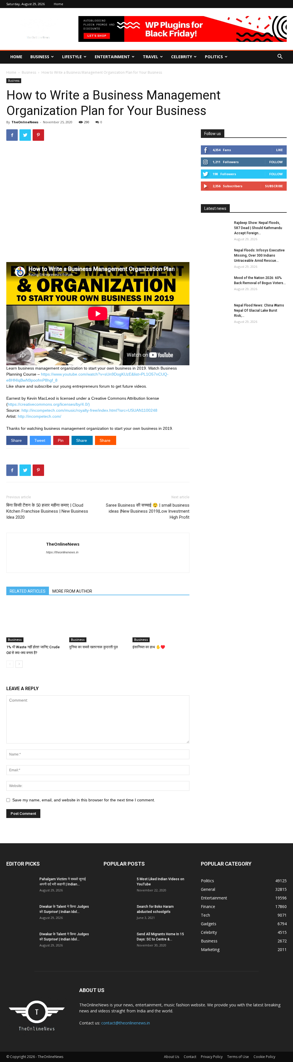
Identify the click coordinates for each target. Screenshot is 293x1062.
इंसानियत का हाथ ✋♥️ (148, 647)
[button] (280, 57)
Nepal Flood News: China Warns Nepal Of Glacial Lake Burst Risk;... (259, 310)
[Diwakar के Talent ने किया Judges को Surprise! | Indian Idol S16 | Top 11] (20, 914)
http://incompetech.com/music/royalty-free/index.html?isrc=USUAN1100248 (89, 410)
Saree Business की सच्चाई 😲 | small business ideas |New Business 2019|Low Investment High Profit (147, 511)
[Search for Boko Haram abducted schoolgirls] (118, 914)
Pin (61, 440)
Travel (150, 56)
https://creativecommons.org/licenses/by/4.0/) (49, 404)
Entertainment (112, 56)
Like (279, 150)
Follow (276, 162)
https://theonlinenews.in (62, 552)
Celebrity (181, 56)
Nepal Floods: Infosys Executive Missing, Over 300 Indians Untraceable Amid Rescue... (259, 255)
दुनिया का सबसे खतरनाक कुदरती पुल (93, 647)
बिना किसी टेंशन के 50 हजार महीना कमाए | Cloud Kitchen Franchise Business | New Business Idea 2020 (47, 511)
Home (58, 4)
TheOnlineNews (24, 122)
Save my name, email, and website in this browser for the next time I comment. (83, 800)
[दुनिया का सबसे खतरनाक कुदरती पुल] (97, 622)
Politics (214, 56)
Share (17, 440)
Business (39, 56)
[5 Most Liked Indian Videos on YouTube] (118, 886)
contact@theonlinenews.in (125, 1023)
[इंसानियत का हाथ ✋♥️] (160, 622)
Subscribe (274, 186)
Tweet (40, 440)
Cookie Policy (264, 1056)
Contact (190, 1056)
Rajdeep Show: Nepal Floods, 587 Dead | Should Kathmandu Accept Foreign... (258, 228)
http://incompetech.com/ (39, 416)
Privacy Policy (212, 1056)
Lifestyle (72, 56)
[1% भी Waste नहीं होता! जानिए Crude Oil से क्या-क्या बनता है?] (34, 622)
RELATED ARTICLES (27, 591)
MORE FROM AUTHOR (72, 591)
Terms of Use (238, 1056)
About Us (171, 1056)
